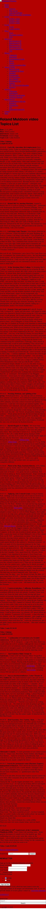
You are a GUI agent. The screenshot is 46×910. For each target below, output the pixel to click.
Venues (11, 63)
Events (6, 25)
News (6, 31)
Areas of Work (9, 67)
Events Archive (14, 29)
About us (12, 9)
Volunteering (13, 105)
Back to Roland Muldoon (9, 850)
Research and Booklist (17, 95)
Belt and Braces (9, 526)
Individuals (13, 57)
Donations (12, 103)
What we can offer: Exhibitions (20, 15)
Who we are (13, 11)
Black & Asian (14, 69)
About (6, 7)
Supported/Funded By (17, 109)
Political (12, 83)
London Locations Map (17, 65)
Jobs (10, 107)
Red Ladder (18, 508)
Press (11, 37)
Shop (6, 113)
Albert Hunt (12, 442)
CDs (10, 51)
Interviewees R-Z (15, 47)
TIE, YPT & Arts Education (19, 85)
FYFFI (6, 17)
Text (8, 880)
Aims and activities (15, 13)
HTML (9, 878)
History (7, 53)
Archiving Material (15, 97)
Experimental (13, 75)
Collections (13, 91)
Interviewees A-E (15, 41)
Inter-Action (31, 670)
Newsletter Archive (16, 35)
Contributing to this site (17, 101)
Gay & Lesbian (14, 77)
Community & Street (16, 71)
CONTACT (4, 895)
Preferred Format (6, 874)
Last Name (4, 870)
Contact (7, 111)
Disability (12, 73)
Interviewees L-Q (15, 45)
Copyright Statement (38, 891)
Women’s (12, 87)
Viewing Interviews (16, 49)
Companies (13, 55)
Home (6, 5)
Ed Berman (31, 666)
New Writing (13, 79)
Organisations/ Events (16, 59)
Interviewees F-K (15, 43)
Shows (11, 61)
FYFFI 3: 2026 (14, 23)
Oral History (13, 93)
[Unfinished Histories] (8, 1)
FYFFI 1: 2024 (14, 19)
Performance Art (15, 81)
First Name (4, 867)
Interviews (8, 39)
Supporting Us (9, 99)
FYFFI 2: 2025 (14, 21)
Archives (7, 89)
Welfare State (24, 440)
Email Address (5, 865)
